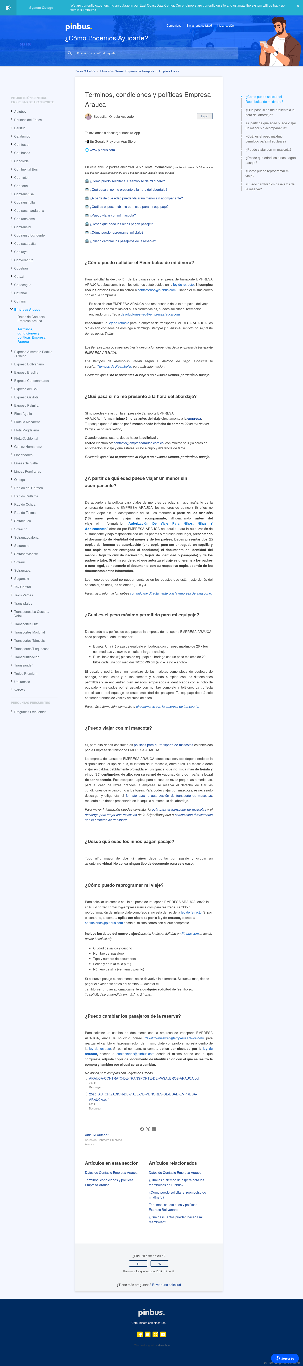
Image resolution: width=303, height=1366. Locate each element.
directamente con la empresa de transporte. (167, 706)
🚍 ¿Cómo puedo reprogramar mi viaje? (114, 232)
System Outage (41, 7)
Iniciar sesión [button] (225, 25)
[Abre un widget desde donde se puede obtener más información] (285, 1359)
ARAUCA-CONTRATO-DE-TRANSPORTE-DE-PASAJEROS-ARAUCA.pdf (144, 1078)
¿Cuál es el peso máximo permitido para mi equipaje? (266, 139)
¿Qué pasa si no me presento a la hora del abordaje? (270, 112)
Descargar (95, 1087)
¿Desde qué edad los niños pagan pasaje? (270, 160)
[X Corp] (148, 1129)
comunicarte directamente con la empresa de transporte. (171, 593)
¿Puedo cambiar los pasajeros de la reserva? (270, 186)
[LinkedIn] (154, 1129)
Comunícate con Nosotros (149, 1323)
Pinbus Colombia (85, 71)
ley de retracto (191, 912)
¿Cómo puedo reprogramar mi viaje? (267, 173)
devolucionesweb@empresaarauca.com (175, 1038)
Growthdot (164, 1345)
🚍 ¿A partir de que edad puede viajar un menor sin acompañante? (134, 198)
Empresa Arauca (169, 71)
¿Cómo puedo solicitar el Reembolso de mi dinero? (265, 99)
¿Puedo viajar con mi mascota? (269, 149)
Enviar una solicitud (199, 25)
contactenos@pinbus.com (157, 289)
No (159, 1263)
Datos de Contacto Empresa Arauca (31, 318)
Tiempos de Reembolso (114, 366)
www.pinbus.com (103, 149)
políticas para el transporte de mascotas (163, 744)
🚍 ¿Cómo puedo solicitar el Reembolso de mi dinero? (125, 181)
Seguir (204, 116)
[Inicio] (79, 26)
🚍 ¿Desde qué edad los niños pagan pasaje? (119, 223)
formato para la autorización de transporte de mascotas (169, 795)
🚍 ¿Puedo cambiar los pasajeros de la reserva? (120, 241)
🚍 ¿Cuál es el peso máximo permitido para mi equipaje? (127, 206)
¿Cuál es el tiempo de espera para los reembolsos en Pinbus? (176, 1182)
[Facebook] (142, 1129)
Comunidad (174, 25)
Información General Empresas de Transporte (127, 71)
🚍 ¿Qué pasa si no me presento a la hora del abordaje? (126, 189)
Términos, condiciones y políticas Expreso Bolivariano (173, 1207)
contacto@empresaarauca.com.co (139, 442)
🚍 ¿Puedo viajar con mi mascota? (110, 215)
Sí (138, 1263)
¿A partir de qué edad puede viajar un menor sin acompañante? (270, 125)
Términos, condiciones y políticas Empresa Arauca (32, 335)
